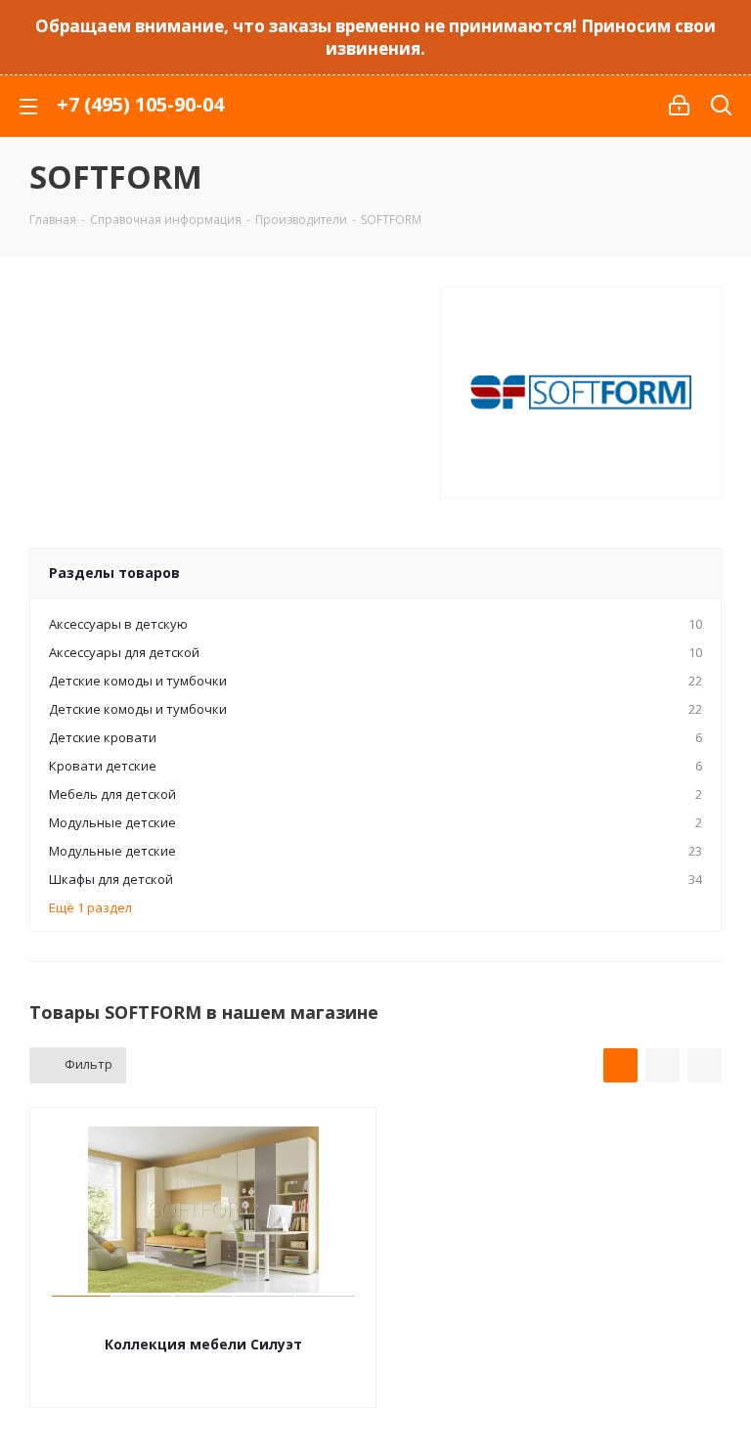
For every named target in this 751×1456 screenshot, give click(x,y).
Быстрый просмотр (203, 1318)
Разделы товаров (114, 572)
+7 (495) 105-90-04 (140, 104)
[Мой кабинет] (679, 105)
